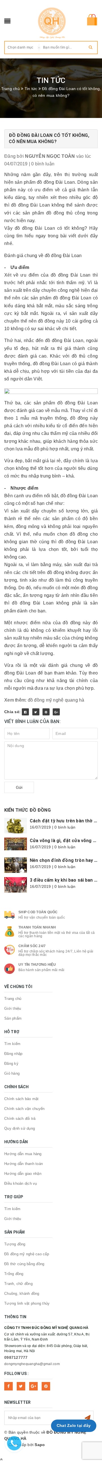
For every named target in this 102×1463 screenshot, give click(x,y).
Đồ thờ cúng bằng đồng (24, 1264)
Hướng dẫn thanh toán (23, 1164)
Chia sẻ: (12, 711)
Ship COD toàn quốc (38, 912)
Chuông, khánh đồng (21, 1293)
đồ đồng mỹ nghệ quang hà (56, 700)
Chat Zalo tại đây (74, 1425)
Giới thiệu (12, 1008)
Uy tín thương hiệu (37, 965)
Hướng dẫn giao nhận (22, 1173)
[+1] (56, 711)
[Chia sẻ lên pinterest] (46, 711)
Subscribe (87, 1418)
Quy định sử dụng (19, 1128)
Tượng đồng (15, 1244)
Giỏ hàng (12, 1073)
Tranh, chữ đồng (18, 1284)
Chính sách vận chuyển (24, 1109)
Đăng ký (11, 1063)
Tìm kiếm (12, 1044)
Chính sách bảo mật (21, 1099)
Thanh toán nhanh (37, 927)
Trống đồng (14, 1274)
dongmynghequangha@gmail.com (32, 1364)
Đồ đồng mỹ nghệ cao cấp (26, 1254)
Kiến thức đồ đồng (27, 810)
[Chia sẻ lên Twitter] (35, 711)
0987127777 (16, 1357)
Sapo (40, 1444)
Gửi (19, 787)
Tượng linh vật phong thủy (27, 1303)
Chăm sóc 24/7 (32, 946)
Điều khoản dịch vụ (20, 1183)
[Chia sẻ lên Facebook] (25, 711)
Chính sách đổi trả (20, 1118)
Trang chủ (12, 998)
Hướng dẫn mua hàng (23, 1154)
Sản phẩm (13, 1018)
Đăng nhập (13, 1054)
